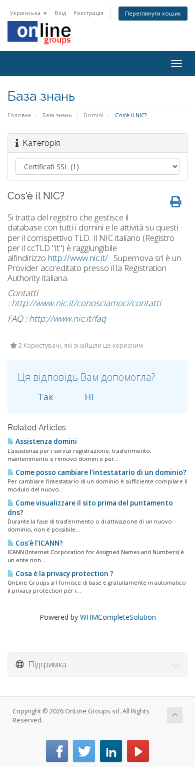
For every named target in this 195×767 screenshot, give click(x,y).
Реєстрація (89, 13)
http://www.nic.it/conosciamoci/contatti (86, 303)
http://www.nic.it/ (78, 258)
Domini (94, 115)
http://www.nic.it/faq (67, 318)
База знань (57, 115)
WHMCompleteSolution (118, 617)
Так (44, 397)
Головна (19, 115)
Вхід (60, 13)
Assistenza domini (45, 441)
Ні (88, 397)
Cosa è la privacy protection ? (64, 573)
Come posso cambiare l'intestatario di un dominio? (100, 472)
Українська (26, 13)
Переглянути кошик (153, 13)
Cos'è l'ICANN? (38, 543)
